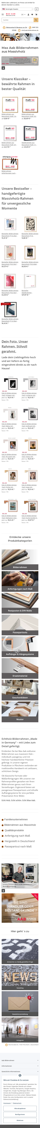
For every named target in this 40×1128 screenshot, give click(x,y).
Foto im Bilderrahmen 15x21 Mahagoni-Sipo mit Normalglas (9, 517)
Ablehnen (20, 1120)
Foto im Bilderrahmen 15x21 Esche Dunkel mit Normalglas (30, 517)
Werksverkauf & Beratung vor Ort (16, 27)
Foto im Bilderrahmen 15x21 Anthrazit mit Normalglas (29, 425)
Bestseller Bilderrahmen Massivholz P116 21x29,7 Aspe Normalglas (30, 235)
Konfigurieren (20, 1114)
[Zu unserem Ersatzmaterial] (20, 669)
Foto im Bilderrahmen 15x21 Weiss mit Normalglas (9, 425)
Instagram (20, 1040)
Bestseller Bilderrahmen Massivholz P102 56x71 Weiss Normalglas (10, 292)
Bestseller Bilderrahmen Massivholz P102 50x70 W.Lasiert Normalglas (10, 263)
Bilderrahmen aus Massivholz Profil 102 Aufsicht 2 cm (29, 115)
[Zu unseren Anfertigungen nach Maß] (20, 582)
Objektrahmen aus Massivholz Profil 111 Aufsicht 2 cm (29, 144)
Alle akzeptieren (20, 1108)
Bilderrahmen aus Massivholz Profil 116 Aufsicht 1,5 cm (9, 115)
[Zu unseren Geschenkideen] (20, 690)
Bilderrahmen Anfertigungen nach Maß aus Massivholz (9, 172)
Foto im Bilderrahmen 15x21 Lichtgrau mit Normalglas (29, 394)
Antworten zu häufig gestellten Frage (20, 962)
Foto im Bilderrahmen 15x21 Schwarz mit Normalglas (9, 394)
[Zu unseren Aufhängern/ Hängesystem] (20, 647)
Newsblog (20, 988)
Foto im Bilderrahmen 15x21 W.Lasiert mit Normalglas (9, 455)
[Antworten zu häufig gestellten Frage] (20, 949)
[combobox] (17, 9)
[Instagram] (20, 1028)
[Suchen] (36, 20)
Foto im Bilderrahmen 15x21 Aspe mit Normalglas (29, 486)
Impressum (7, 1103)
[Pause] (3, 68)
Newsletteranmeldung (20, 1014)
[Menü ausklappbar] (3, 13)
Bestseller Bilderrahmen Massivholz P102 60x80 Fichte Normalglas (30, 263)
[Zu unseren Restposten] (20, 604)
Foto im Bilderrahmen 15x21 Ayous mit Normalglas (29, 455)
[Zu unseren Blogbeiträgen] (20, 975)
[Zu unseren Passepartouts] (20, 625)
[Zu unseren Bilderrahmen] (20, 560)
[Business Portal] (20, 908)
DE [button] (22, 14)
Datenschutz (17, 1103)
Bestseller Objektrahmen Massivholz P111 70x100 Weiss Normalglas (30, 292)
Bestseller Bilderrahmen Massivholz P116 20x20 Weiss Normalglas (10, 235)
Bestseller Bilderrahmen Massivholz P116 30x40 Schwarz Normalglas (10, 320)
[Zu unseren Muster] (20, 712)
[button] (28, 15)
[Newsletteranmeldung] (20, 1001)
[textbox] (17, 9)
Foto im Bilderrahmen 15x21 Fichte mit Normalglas (9, 486)
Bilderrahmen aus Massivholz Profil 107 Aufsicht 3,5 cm (9, 144)
